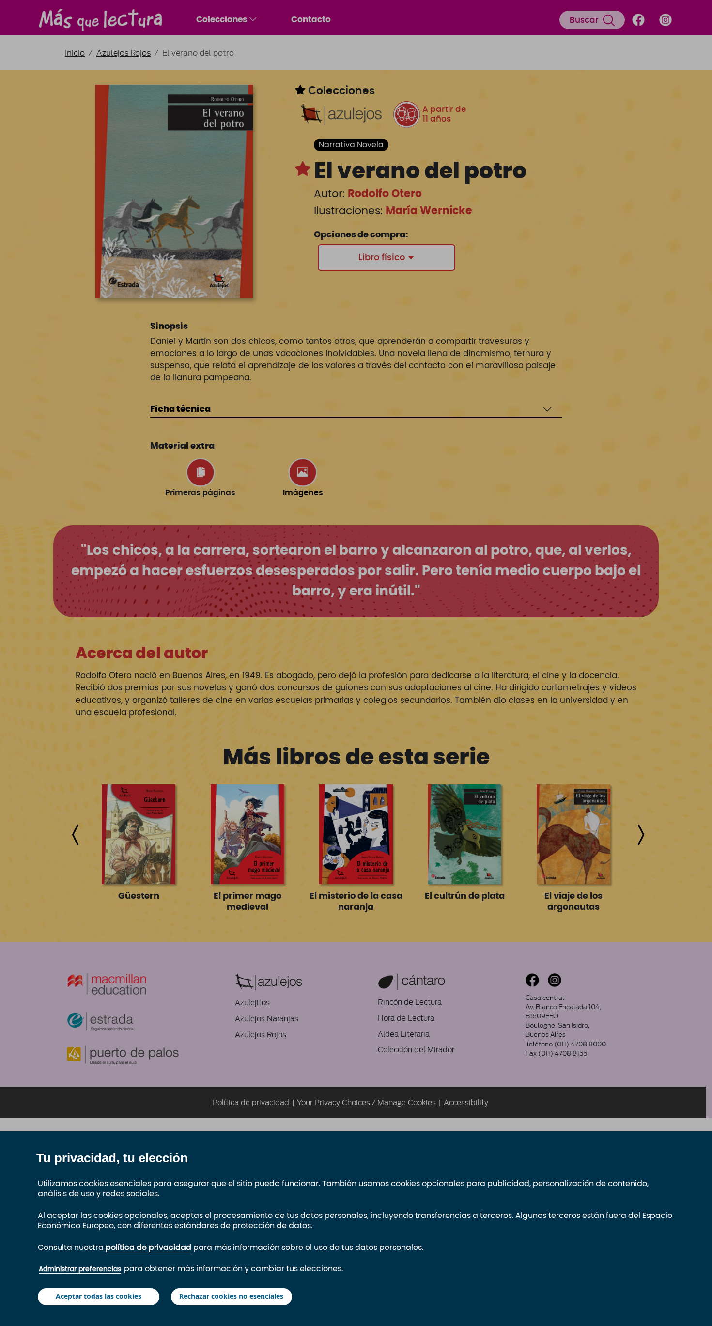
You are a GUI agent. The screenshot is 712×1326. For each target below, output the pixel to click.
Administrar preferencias (80, 1269)
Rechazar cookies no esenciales (231, 1296)
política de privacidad (148, 1247)
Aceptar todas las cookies (98, 1296)
